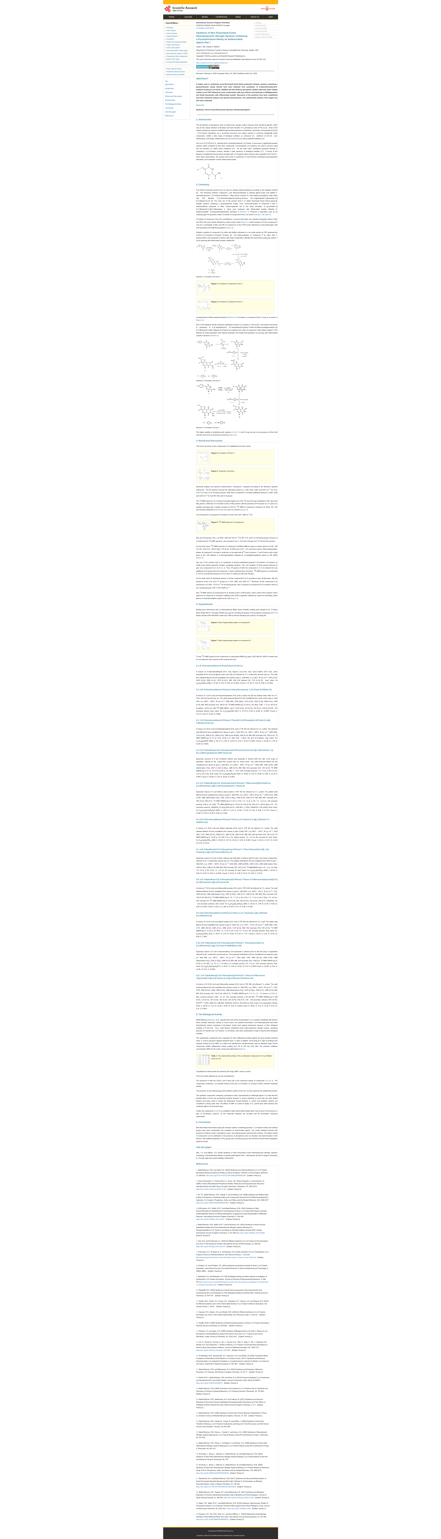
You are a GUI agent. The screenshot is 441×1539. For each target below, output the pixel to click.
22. (197, 1421)
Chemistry (169, 92)
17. (197, 1369)
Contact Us (229, 1531)
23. (197, 1432)
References (169, 116)
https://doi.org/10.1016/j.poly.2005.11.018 (211, 1189)
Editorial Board (171, 36)
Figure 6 (200, 558)
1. (197, 1170)
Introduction (169, 88)
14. (197, 1331)
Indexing (169, 27)
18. (197, 1377)
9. (197, 1276)
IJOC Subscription (172, 48)
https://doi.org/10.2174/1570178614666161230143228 (216, 1487)
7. (197, 1252)
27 (204, 1028)
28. (197, 1492)
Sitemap (223, 1531)
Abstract (258, 23)
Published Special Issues (175, 71)
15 (263, 138)
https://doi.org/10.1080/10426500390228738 (212, 1473)
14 (238, 138)
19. (197, 1388)
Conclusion (169, 108)
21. (197, 1413)
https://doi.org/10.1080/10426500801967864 (212, 1203)
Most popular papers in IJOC (176, 53)
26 (217, 1020)
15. (197, 1342)
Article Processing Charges (176, 42)
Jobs (270, 17)
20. (197, 1399)
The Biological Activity (173, 104)
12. (197, 1312)
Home (171, 17)
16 (233, 148)
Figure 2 (267, 214)
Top (166, 81)
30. (197, 1514)
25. (197, 1454)
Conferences (221, 17)
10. (197, 1290)
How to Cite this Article (263, 37)
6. (197, 1241)
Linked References (262, 34)
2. (197, 1181)
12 (232, 138)
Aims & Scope (171, 33)
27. (197, 1478)
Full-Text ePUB (260, 31)
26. (197, 1465)
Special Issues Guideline (175, 74)
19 (272, 154)
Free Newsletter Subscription (176, 50)
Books (205, 17)
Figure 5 (244, 510)
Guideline (169, 39)
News (238, 17)
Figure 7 (234, 598)
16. (197, 1356)
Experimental (170, 100)
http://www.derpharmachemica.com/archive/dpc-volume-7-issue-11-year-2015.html (226, 1257)
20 (275, 154)
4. (197, 1208)
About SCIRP (216, 1531)
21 (213, 1020)
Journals (188, 17)
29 (212, 1028)
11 (229, 138)
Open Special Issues (173, 69)
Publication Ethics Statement (176, 56)
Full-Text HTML (260, 28)
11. (197, 1301)
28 (208, 1028)
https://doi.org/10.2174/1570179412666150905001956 (226, 1175)
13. (197, 1323)
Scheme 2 (232, 317)
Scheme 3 (214, 335)
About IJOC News (172, 59)
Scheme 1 (244, 212)
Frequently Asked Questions (176, 62)
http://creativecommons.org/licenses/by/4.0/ (212, 63)
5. (197, 1224)
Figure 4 (233, 435)
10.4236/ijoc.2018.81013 (205, 28)
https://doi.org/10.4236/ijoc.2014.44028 (250, 1233)
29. (197, 1503)
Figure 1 (259, 214)
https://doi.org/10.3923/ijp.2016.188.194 (210, 1246)
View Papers (170, 30)
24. (197, 1443)
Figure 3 (200, 320)
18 (268, 154)
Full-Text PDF (260, 26)
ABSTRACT (169, 84)
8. (197, 1265)
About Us (255, 17)
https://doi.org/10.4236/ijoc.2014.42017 (210, 1219)
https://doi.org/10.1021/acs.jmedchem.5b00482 (213, 1350)
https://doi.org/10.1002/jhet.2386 (239, 1508)
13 (235, 138)
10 (226, 138)
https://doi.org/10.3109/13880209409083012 (212, 1519)
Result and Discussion (173, 96)
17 (262, 151)
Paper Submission (172, 45)
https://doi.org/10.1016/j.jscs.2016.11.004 (239, 1498)
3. (197, 1195)
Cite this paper (170, 112)
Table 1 (242, 1049)
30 (211, 1043)
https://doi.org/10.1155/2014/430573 (209, 1383)
